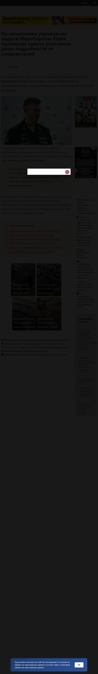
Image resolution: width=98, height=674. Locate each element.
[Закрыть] (67, 172)
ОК (79, 665)
